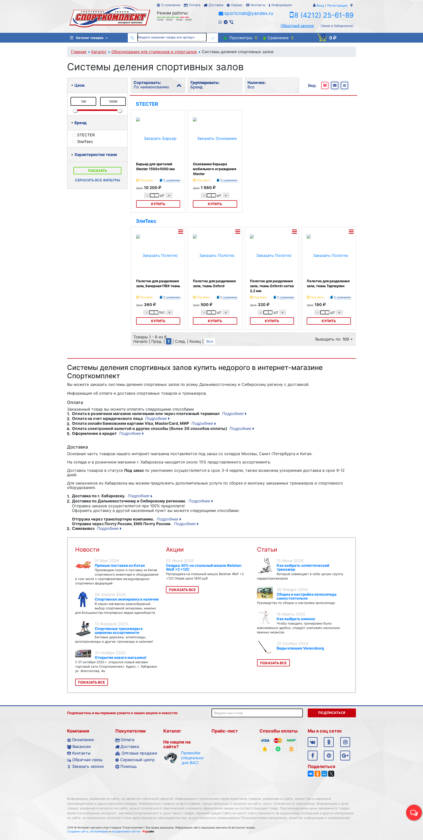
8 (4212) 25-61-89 (323, 15)
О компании (170, 5)
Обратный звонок (297, 26)
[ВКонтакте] (311, 774)
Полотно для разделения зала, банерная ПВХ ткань (158, 283)
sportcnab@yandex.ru (248, 13)
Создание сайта (77, 831)
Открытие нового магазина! (120, 657)
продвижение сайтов (126, 831)
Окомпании (83, 739)
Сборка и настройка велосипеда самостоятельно (307, 596)
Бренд (80, 122)
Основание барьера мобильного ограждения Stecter (214, 169)
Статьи (267, 549)
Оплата (194, 5)
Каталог (98, 51)
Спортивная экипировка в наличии (127, 599)
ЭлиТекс (146, 221)
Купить (158, 204)
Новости (87, 549)
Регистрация (337, 5)
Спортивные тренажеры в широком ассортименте (119, 630)
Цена (79, 85)
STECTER (147, 104)
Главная (78, 51)
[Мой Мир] (324, 774)
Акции (175, 549)
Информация (281, 5)
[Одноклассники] (317, 774)
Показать (97, 170)
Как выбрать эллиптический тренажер (303, 567)
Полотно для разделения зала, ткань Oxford (214, 283)
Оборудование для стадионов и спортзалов (154, 51)
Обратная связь (87, 759)
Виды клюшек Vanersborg (300, 648)
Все (209, 341)
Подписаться (331, 713)
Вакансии (81, 746)
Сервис (237, 5)
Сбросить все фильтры (97, 180)
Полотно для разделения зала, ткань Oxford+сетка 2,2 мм (272, 286)
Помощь (128, 766)
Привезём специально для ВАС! (190, 757)
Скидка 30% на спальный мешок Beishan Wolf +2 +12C (203, 567)
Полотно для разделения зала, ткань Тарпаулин (328, 283)
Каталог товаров (90, 38)
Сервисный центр (137, 759)
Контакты (258, 5)
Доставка (216, 5)
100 (345, 339)
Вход (320, 5)
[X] (331, 774)
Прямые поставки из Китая (120, 565)
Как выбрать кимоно (296, 618)
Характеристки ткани (95, 154)
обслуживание (99, 831)
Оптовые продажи (139, 753)
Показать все (91, 682)
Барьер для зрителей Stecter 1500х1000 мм (155, 166)
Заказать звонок (88, 766)
